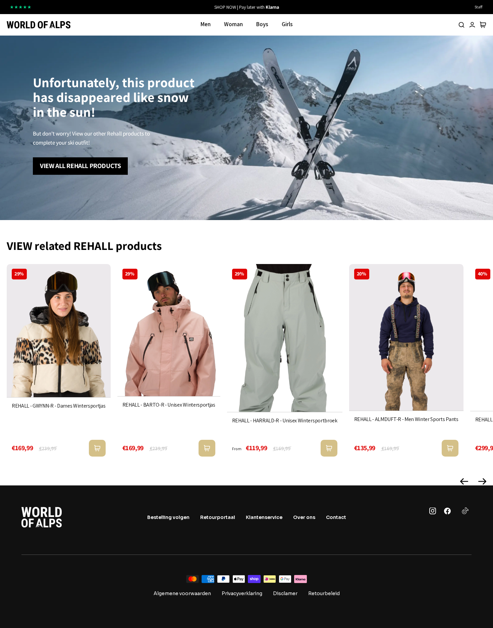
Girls (287, 24)
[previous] (170, 7)
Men (206, 24)
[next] (323, 7)
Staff (478, 6)
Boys (262, 24)
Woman (233, 24)
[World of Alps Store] (38, 25)
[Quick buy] (97, 448)
